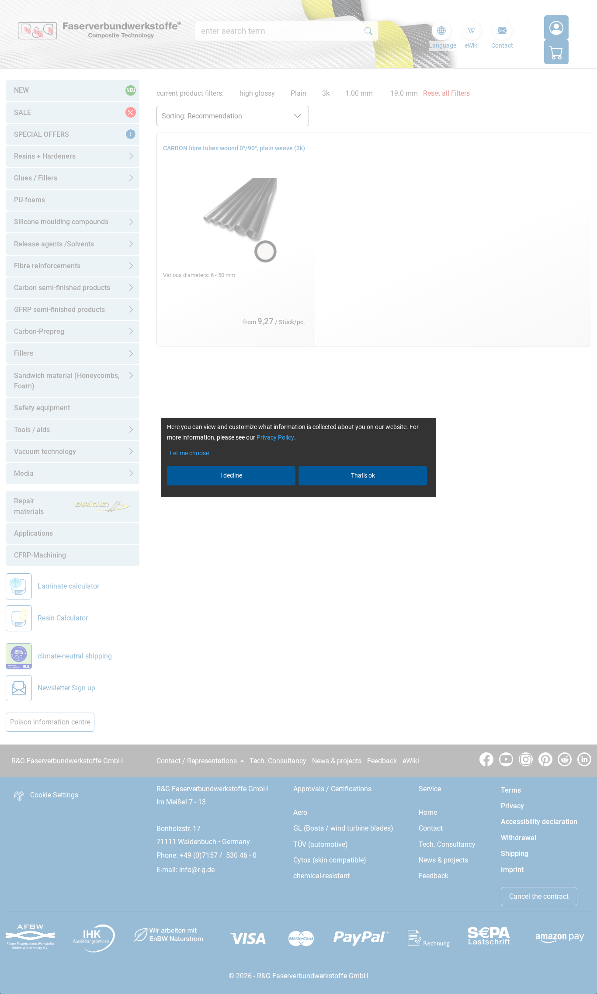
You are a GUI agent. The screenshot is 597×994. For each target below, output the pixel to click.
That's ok (363, 475)
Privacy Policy (275, 437)
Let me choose (189, 453)
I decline (231, 475)
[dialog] (298, 497)
